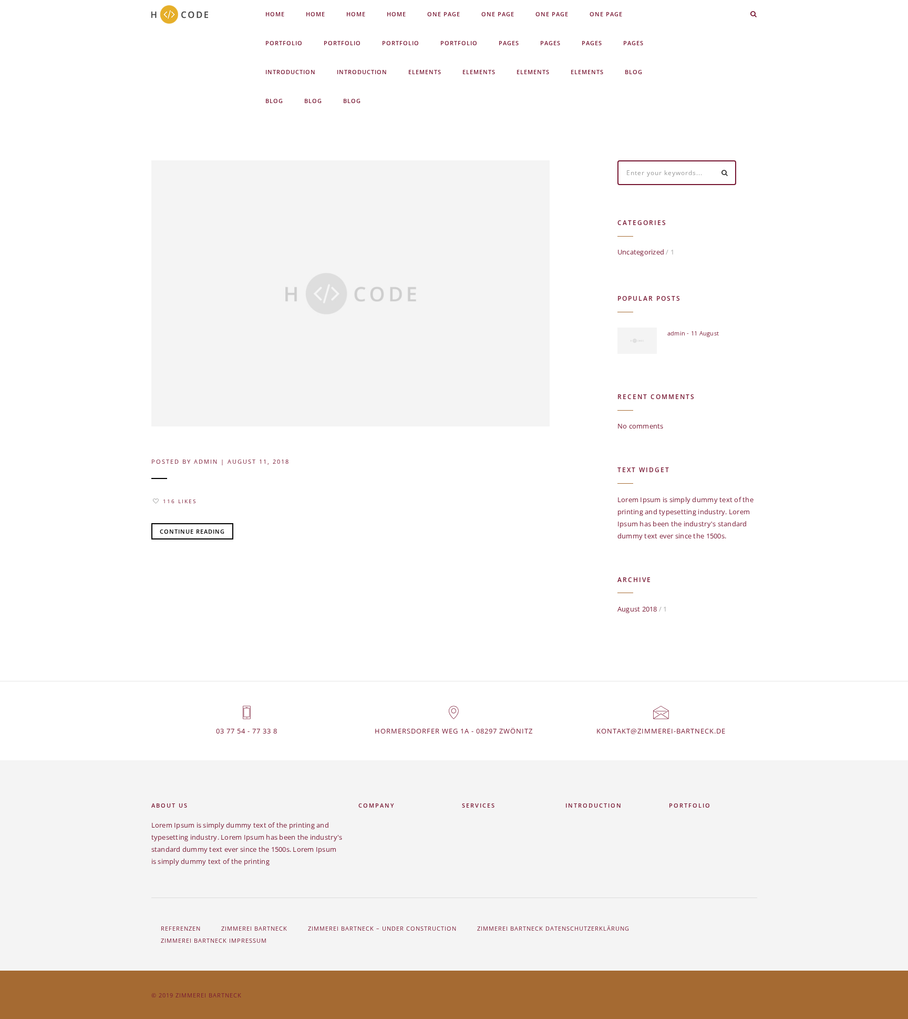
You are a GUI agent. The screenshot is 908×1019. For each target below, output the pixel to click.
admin (206, 461)
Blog (634, 72)
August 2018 (637, 609)
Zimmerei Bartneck (254, 928)
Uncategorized (640, 252)
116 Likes (180, 501)
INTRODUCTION (290, 72)
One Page (443, 14)
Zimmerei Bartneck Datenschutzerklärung (553, 928)
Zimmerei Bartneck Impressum (214, 940)
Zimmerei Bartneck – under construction (382, 928)
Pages (509, 43)
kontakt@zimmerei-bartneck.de (661, 731)
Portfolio (284, 43)
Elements (424, 72)
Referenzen (181, 928)
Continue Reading (192, 531)
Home (275, 14)
